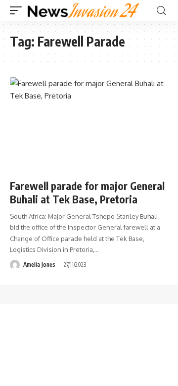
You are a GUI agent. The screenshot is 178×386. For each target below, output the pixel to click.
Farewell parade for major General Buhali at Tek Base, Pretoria (87, 192)
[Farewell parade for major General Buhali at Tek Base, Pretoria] (89, 124)
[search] (161, 10)
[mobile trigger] (18, 10)
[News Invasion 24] (84, 10)
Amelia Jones (39, 264)
